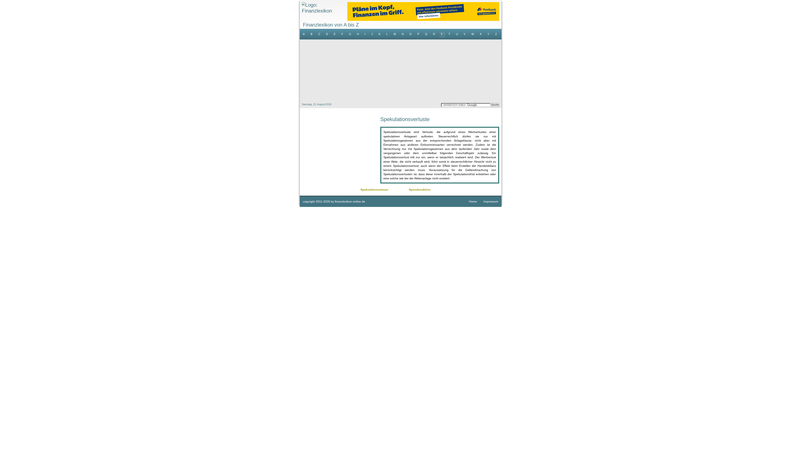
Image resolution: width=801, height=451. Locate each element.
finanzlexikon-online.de (350, 201)
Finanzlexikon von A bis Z (331, 25)
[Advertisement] (400, 71)
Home (473, 201)
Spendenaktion (420, 189)
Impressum (491, 201)
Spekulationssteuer (374, 189)
